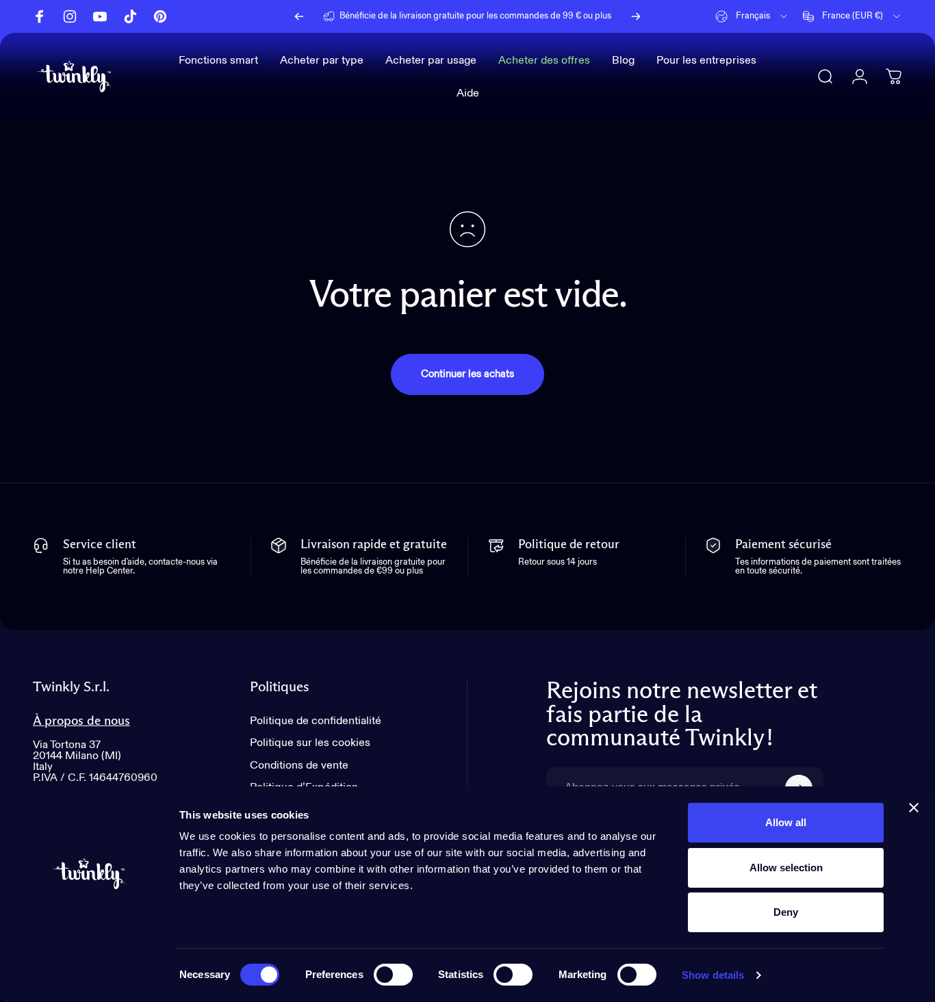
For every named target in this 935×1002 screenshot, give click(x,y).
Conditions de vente (299, 765)
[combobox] (752, 16)
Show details (713, 975)
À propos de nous (81, 721)
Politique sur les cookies (310, 743)
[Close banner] (914, 807)
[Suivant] (636, 16)
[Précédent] (299, 16)
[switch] (393, 975)
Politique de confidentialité (315, 721)
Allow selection (786, 867)
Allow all (785, 822)
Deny (785, 912)
